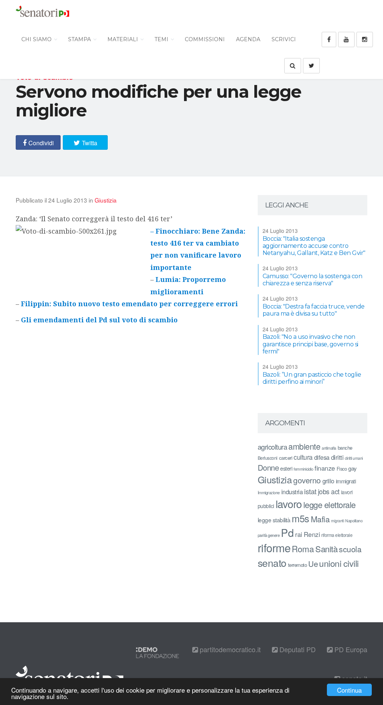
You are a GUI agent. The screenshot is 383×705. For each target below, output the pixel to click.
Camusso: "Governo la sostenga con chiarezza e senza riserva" (312, 280)
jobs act (329, 491)
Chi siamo (37, 39)
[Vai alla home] (42, 13)
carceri (285, 457)
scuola (350, 548)
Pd (287, 532)
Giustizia (106, 200)
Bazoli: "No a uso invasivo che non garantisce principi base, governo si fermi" (310, 344)
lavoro (289, 503)
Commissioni (205, 39)
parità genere (269, 535)
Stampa (80, 39)
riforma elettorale (336, 535)
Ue (313, 563)
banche (345, 447)
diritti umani (354, 458)
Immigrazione (269, 492)
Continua (349, 690)
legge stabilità (274, 520)
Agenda (248, 39)
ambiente (304, 446)
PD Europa (350, 649)
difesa (322, 457)
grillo (328, 480)
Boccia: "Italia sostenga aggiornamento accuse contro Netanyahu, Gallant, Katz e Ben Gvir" (314, 245)
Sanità (326, 548)
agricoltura (272, 446)
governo (307, 480)
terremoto (297, 564)
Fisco (342, 468)
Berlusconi (268, 458)
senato (272, 562)
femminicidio (303, 469)
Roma (303, 548)
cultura (303, 457)
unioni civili (339, 563)
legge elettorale (329, 504)
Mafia (320, 519)
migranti (337, 520)
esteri (286, 468)
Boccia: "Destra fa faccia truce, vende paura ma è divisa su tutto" (314, 310)
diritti (337, 457)
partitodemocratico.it (229, 649)
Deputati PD (297, 649)
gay (352, 468)
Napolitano (353, 520)
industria (292, 491)
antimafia (329, 448)
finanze (325, 467)
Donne (268, 467)
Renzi (312, 534)
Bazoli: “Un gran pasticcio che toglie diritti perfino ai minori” (312, 378)
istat (310, 491)
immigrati (346, 481)
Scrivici (284, 39)
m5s (300, 518)
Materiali (123, 39)
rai (298, 534)
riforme (274, 547)
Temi (162, 39)
